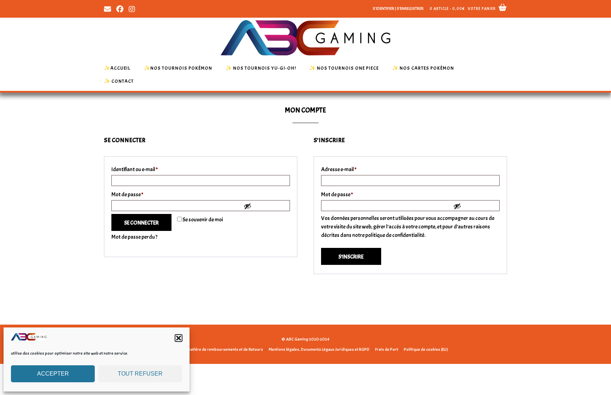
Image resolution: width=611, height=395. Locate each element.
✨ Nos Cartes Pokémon (423, 68)
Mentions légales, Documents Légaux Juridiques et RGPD (319, 349)
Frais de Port (386, 349)
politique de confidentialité (394, 235)
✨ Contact (119, 81)
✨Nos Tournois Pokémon (178, 68)
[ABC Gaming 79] (28, 338)
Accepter (53, 374)
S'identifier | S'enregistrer (398, 8)
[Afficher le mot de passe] (265, 206)
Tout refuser (140, 374)
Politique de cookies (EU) (426, 349)
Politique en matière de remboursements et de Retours (214, 349)
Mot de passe (140, 194)
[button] (178, 338)
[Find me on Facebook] (119, 8)
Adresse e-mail (351, 169)
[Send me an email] (107, 8)
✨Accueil (117, 68)
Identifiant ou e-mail (147, 169)
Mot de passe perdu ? (134, 236)
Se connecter (141, 222)
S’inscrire (350, 256)
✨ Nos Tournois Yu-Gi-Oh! (261, 68)
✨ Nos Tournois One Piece (344, 68)
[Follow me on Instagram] (132, 8)
